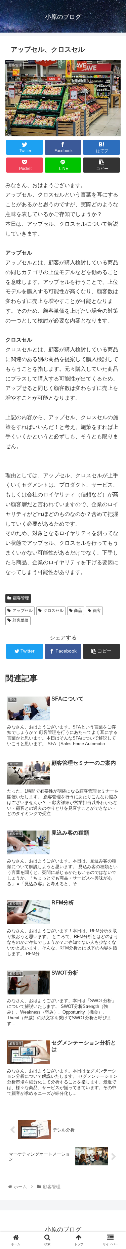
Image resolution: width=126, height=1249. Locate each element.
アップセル (22, 610)
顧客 (97, 610)
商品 (78, 610)
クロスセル (53, 610)
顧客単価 (20, 620)
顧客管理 (21, 598)
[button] (113, 812)
